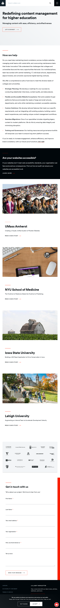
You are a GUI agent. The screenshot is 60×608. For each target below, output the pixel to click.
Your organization (11, 531)
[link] (11, 29)
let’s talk (41, 142)
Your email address (11, 520)
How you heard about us (13, 542)
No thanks (24, 604)
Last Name (9, 509)
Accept (35, 604)
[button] (56, 604)
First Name (9, 498)
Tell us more (9, 553)
